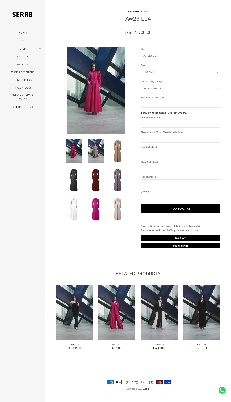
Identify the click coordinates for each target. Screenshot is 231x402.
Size (143, 49)
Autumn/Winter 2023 (138, 12)
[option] (30, 107)
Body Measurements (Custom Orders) (164, 112)
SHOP (22, 49)
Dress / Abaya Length (152, 81)
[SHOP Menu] (40, 48)
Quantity (145, 191)
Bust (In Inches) (149, 147)
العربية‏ (29, 107)
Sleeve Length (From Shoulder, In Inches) (162, 132)
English (18, 107)
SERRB (146, 389)
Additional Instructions (152, 97)
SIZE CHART (180, 238)
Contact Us (22, 64)
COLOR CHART (180, 246)
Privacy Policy (22, 88)
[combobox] (17, 107)
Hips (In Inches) (149, 177)
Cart (23, 33)
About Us (22, 56)
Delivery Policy (22, 80)
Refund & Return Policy (22, 97)
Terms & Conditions (22, 72)
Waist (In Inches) (149, 162)
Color (143, 65)
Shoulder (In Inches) (151, 117)
